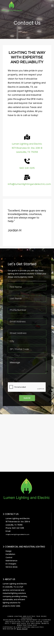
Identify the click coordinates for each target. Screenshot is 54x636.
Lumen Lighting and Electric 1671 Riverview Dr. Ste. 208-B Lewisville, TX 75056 (27, 148)
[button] (52, 5)
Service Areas (11, 567)
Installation (10, 554)
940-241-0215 (27, 168)
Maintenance (11, 560)
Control (9, 557)
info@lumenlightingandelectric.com (29, 184)
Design (9, 551)
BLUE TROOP (22, 629)
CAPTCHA (12, 380)
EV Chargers (11, 564)
